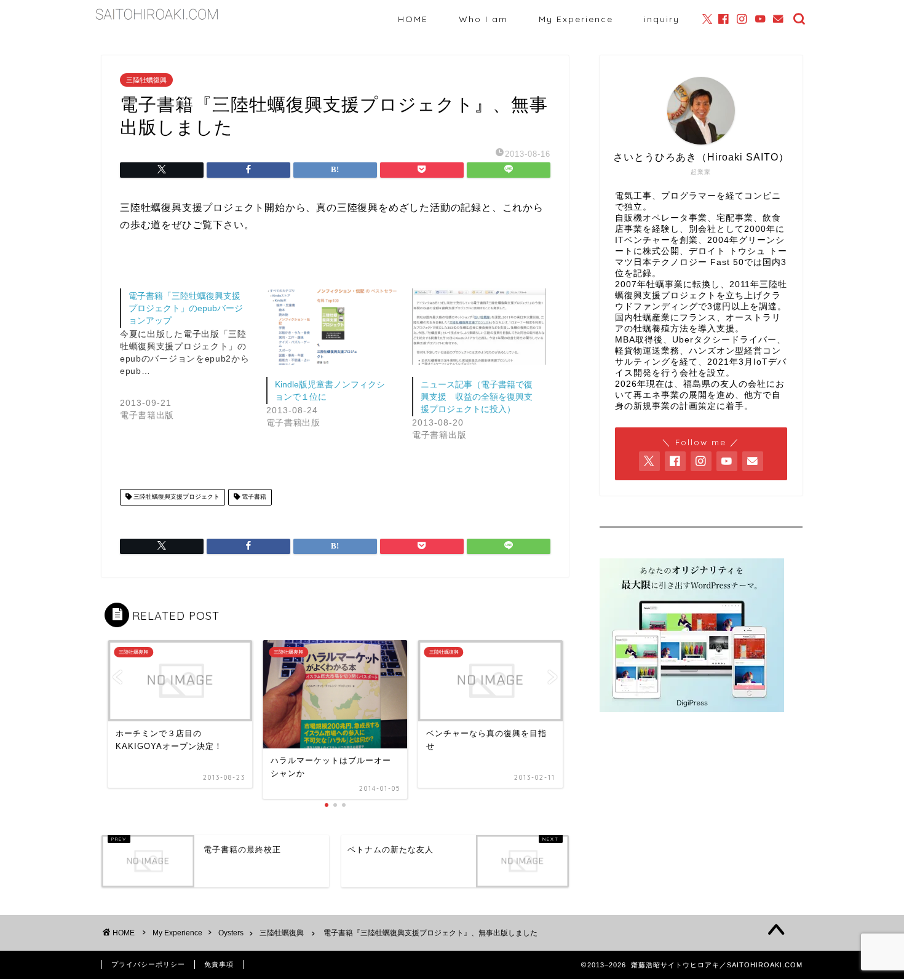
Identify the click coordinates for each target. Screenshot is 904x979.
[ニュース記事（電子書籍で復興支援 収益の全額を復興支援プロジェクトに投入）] (479, 326)
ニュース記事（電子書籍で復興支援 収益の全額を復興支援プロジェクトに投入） (477, 396)
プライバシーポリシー (148, 964)
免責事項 (219, 964)
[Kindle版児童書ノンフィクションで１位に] (333, 326)
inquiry (662, 19)
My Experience (576, 19)
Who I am (483, 19)
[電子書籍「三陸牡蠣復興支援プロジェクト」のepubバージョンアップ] (193, 364)
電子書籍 (253, 497)
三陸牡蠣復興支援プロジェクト (176, 497)
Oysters (231, 933)
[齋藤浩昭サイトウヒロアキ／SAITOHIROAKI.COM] (156, 20)
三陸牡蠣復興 (146, 80)
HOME (413, 19)
